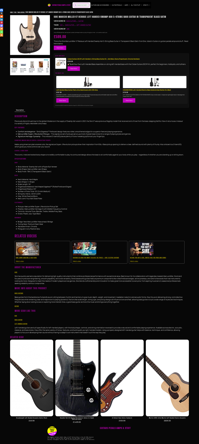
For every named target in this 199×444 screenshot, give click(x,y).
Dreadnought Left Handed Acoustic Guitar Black (31, 418)
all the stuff (135, 5)
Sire (15, 12)
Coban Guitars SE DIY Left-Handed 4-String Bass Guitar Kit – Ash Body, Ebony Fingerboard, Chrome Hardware (104, 59)
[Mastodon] (1, 25)
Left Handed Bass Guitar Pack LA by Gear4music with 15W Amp (77, 90)
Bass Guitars (21, 12)
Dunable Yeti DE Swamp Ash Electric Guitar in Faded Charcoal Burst (77, 418)
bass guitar (69, 25)
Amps (126, 5)
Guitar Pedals (117, 5)
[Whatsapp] (1, 31)
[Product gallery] (30, 35)
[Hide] (0, 38)
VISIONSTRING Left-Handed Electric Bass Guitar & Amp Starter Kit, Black (147, 90)
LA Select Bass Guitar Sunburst (122, 418)
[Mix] (1, 28)
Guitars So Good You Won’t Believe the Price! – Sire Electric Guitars (96, 258)
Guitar (80, 21)
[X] (1, 13)
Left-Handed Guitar (83, 25)
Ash (61, 25)
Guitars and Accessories (100, 5)
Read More (60, 48)
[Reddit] (1, 16)
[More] (1, 35)
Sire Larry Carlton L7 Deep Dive (26, 258)
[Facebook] (1, 10)
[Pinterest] (1, 22)
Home (11, 12)
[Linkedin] (1, 19)
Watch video (20, 261)
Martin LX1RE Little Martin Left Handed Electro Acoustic (167, 418)
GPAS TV (145, 5)
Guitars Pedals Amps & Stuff (61, 5)
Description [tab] (20, 110)
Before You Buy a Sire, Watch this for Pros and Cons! (148, 258)
